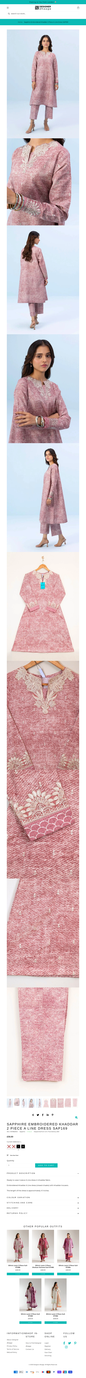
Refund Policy (12, 1352)
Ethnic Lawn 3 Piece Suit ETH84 (68, 1266)
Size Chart (48, 1352)
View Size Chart (14, 1155)
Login (47, 1343)
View (18, 1274)
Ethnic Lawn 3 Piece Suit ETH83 (30, 1315)
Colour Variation (18, 1197)
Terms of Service (13, 1349)
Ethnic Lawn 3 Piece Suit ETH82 (55, 1315)
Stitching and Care (20, 1203)
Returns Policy (17, 1213)
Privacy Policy (12, 1346)
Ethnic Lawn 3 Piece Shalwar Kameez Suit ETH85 (43, 1266)
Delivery (13, 1208)
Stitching (48, 1356)
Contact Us (30, 1349)
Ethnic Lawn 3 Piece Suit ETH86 (17, 1266)
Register (48, 1346)
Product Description (21, 1173)
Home (20, 22)
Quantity (10, 1161)
